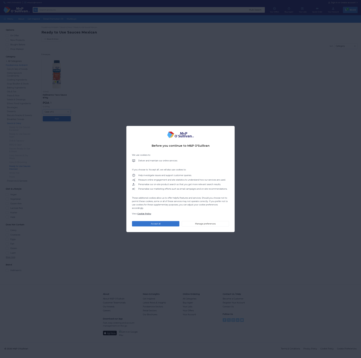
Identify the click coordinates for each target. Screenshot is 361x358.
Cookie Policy (144, 213)
